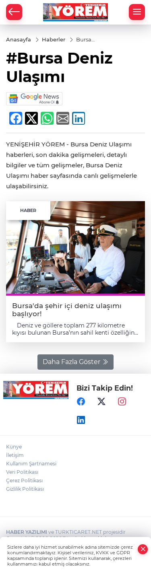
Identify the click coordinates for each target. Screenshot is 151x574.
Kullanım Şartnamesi (31, 464)
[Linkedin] (81, 420)
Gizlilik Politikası (25, 489)
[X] (101, 401)
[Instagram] (122, 401)
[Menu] (137, 12)
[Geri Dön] (14, 12)
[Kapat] (143, 549)
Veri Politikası (22, 472)
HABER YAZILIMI (26, 532)
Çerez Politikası (24, 480)
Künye (14, 447)
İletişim (15, 455)
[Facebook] (81, 401)
